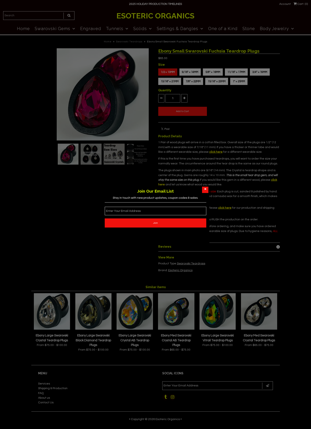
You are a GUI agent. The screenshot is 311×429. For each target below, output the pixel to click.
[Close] (205, 190)
